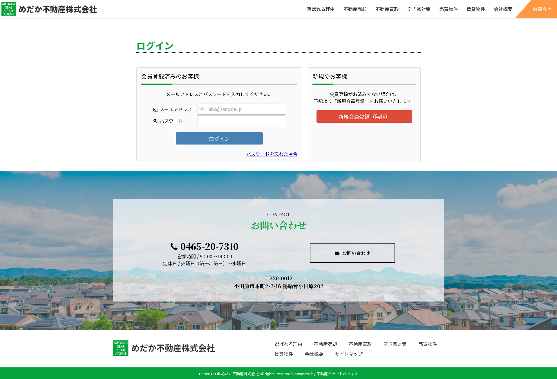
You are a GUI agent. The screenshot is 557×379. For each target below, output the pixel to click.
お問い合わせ (356, 253)
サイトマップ (349, 353)
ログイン (219, 138)
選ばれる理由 (321, 9)
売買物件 (448, 9)
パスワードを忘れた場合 (271, 153)
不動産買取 (387, 9)
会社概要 (503, 9)
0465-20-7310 (209, 246)
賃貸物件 (475, 9)
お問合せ (542, 9)
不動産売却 (355, 9)
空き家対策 (419, 9)
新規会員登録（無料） (364, 116)
